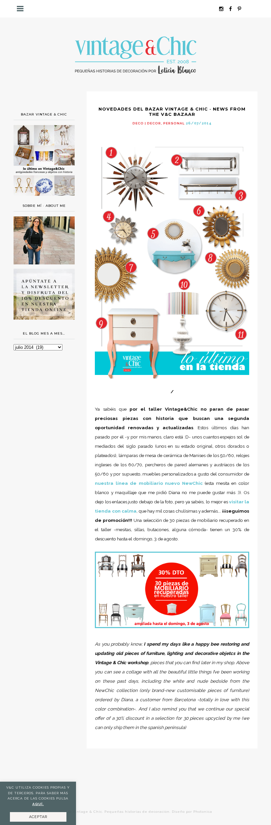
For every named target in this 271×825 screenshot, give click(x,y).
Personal (174, 123)
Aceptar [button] (38, 817)
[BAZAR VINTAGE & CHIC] (44, 197)
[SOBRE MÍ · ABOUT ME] (44, 262)
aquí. (38, 804)
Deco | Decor (147, 123)
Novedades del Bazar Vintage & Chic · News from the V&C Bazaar (172, 111)
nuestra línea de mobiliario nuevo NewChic (149, 483)
